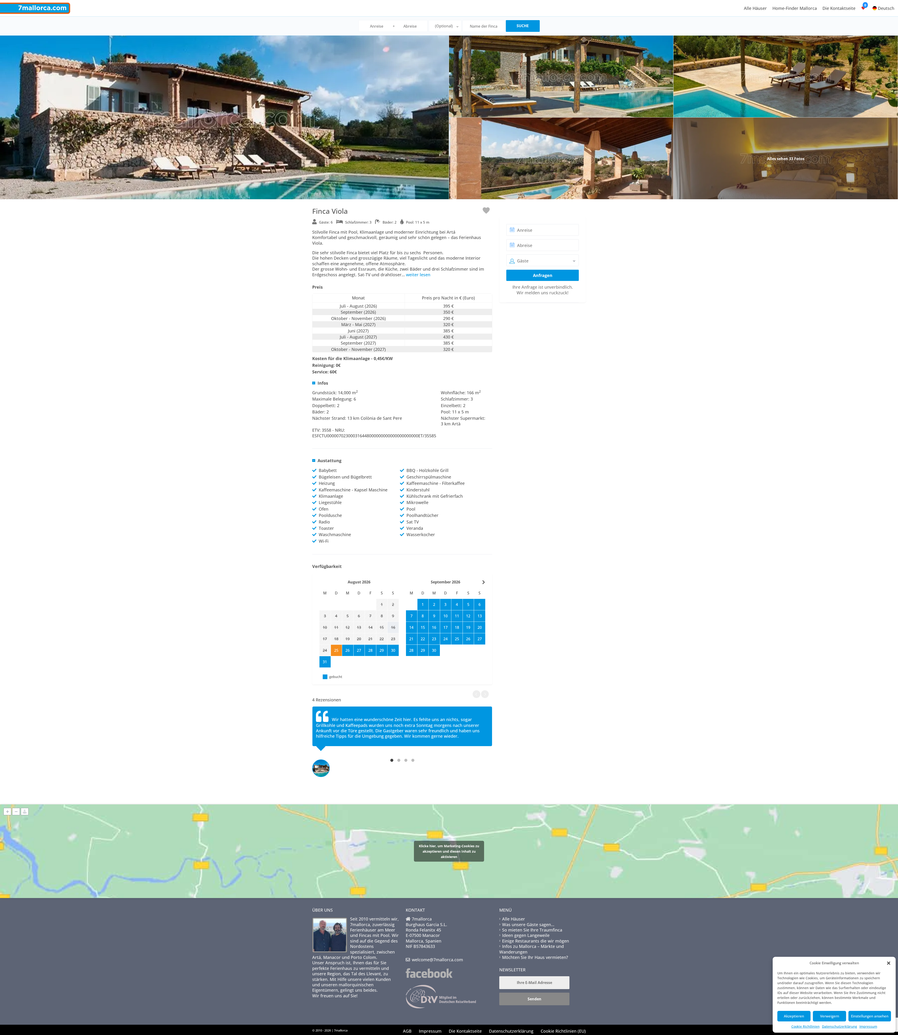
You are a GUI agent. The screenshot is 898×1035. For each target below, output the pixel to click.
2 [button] (398, 760)
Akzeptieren (794, 1016)
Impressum (868, 1026)
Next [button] (485, 694)
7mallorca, (361, 924)
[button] (888, 963)
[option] (402, 728)
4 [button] (412, 760)
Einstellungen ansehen (869, 1016)
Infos (323, 383)
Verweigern (829, 1016)
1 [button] (391, 760)
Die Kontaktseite (838, 8)
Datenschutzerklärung (839, 1026)
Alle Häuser (755, 8)
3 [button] (405, 760)
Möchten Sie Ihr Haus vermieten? (535, 957)
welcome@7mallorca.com (437, 959)
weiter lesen (418, 274)
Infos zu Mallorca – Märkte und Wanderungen (531, 948)
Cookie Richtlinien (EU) (563, 1031)
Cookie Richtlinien (805, 1026)
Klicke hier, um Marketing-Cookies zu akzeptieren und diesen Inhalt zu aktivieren (449, 851)
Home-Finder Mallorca (794, 8)
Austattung (329, 460)
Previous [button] (476, 694)
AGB (407, 1031)
